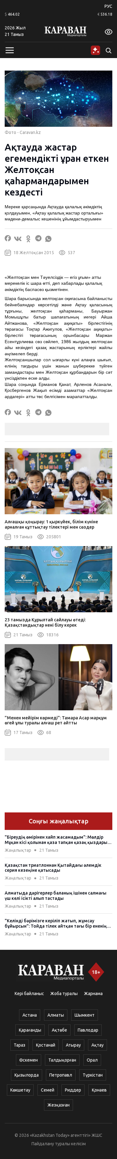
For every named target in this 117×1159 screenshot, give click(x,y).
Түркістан (93, 1075)
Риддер (73, 1089)
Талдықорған (62, 1060)
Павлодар (88, 1030)
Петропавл (60, 1075)
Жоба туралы (64, 993)
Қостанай (45, 1045)
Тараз (19, 1045)
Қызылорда (26, 1075)
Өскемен (28, 1060)
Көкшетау (20, 1089)
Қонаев (99, 1089)
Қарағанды (30, 1030)
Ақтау (97, 1045)
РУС (108, 6)
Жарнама (93, 993)
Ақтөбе (59, 1030)
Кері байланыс (29, 993)
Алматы (55, 1015)
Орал (92, 1060)
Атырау (73, 1045)
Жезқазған (58, 1104)
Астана (29, 1015)
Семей (47, 1089)
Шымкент (85, 1015)
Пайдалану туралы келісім (59, 1143)
